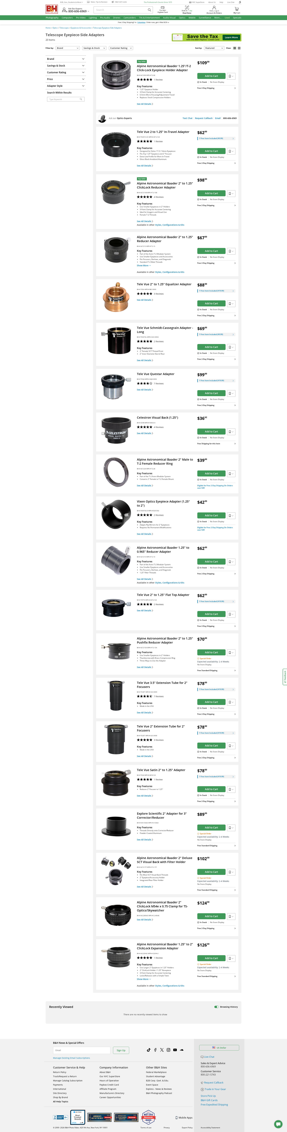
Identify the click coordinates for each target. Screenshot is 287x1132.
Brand (60, 48)
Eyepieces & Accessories (81, 28)
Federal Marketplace (156, 1072)
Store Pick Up (208, 1096)
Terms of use (146, 1127)
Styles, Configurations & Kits (169, 224)
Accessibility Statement (210, 1127)
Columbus (141, 22)
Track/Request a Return (65, 1076)
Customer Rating (118, 48)
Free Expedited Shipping (214, 1104)
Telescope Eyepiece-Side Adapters (107, 28)
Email (218, 118)
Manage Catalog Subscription (68, 1080)
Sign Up (121, 1050)
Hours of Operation (109, 1080)
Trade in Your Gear (215, 1089)
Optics (55, 28)
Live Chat (230, 2)
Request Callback (204, 118)
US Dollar (221, 1047)
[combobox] (214, 48)
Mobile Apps (186, 1117)
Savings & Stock (92, 48)
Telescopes (64, 28)
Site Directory (60, 1093)
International (59, 1088)
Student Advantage (155, 1076)
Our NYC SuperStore (110, 1076)
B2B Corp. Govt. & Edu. (157, 1080)
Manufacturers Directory (112, 1093)
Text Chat (188, 118)
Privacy (167, 1127)
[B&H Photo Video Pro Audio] (53, 9)
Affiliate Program (108, 1088)
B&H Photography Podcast (159, 1093)
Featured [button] (210, 48)
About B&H (105, 1072)
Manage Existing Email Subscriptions (71, 1058)
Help (221, 2)
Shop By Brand (60, 1097)
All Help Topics (60, 1101)
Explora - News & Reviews (159, 1088)
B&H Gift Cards (209, 1100)
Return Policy (59, 1072)
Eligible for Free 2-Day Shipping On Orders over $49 (215, 486)
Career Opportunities (110, 1097)
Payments (58, 1084)
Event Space (152, 1084)
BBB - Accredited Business (60, 1117)
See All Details (144, 104)
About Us (212, 2)
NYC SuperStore (198, 2)
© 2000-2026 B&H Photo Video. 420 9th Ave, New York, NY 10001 (80, 1127)
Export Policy (187, 1127)
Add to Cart (211, 76)
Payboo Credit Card (109, 1084)
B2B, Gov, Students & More (70, 2)
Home (48, 28)
